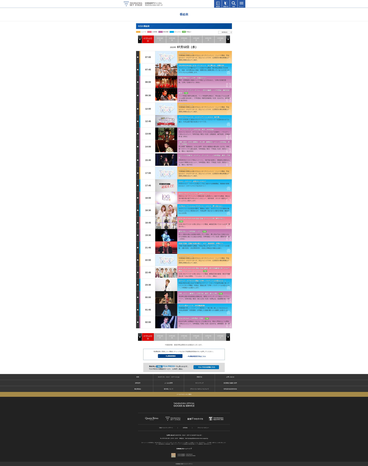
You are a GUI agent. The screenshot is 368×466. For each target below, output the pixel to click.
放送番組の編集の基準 (230, 383)
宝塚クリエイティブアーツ (166, 427)
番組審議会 (137, 389)
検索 (137, 377)
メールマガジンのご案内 (184, 394)
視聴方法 (199, 377)
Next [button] (228, 39)
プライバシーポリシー (203, 427)
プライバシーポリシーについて (199, 389)
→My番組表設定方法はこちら (196, 356)
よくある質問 (169, 383)
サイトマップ (199, 383)
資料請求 (137, 383)
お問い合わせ (230, 377)
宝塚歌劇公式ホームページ (183, 448)
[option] (148, 39)
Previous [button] (140, 39)
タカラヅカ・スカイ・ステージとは (168, 377)
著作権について (168, 389)
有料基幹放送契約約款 (230, 389)
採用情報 (185, 427)
